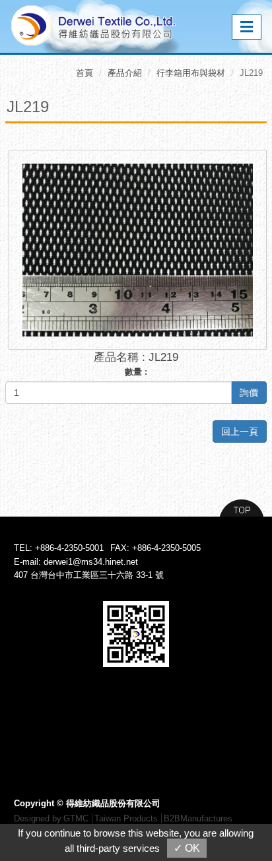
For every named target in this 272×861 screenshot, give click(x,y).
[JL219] (138, 249)
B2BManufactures (198, 818)
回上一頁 (239, 431)
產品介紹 (125, 73)
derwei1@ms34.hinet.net (91, 562)
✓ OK (187, 848)
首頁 (84, 73)
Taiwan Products (126, 818)
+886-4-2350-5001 (69, 548)
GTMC (75, 818)
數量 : (136, 372)
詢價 (249, 392)
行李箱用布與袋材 (190, 73)
